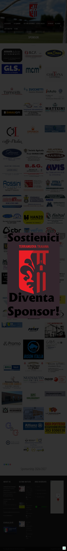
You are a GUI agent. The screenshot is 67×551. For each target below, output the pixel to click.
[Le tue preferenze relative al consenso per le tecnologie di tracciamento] (64, 548)
